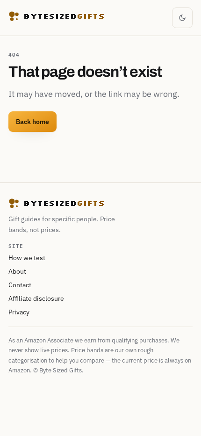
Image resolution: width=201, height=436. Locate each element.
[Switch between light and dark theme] (182, 17)
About (17, 271)
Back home (32, 121)
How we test (26, 258)
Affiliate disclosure (36, 298)
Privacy (18, 312)
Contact (19, 285)
